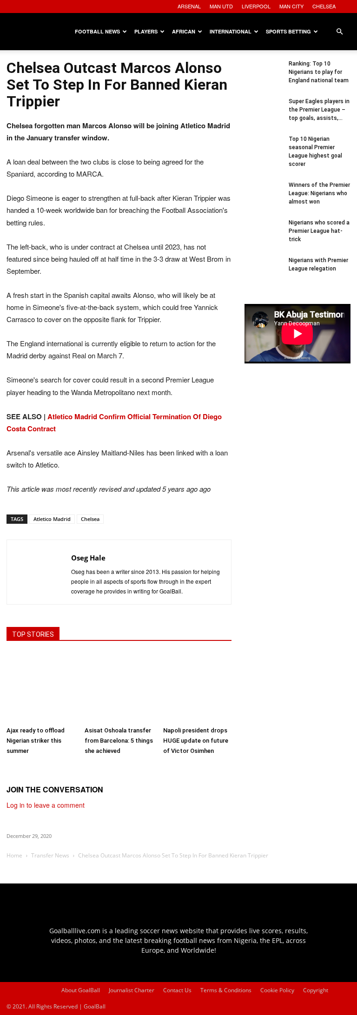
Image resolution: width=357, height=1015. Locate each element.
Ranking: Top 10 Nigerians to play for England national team (319, 72)
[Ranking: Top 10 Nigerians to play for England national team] (263, 78)
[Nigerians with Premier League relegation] (263, 274)
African (183, 31)
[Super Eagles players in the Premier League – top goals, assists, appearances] (263, 115)
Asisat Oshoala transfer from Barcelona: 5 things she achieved (119, 740)
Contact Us (177, 990)
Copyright (315, 990)
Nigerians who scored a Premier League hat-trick (319, 231)
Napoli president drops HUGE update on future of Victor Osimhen (195, 740)
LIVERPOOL (256, 6)
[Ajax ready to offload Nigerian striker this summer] (41, 687)
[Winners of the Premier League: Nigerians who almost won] (263, 199)
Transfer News (50, 855)
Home (14, 855)
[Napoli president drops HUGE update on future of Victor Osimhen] (197, 687)
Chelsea (90, 518)
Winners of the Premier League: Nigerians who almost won (319, 193)
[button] (339, 31)
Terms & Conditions (225, 990)
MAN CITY (291, 6)
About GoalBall (80, 990)
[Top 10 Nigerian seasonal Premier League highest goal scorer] (263, 153)
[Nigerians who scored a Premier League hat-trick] (263, 237)
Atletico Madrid (52, 518)
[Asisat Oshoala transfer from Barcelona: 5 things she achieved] (119, 687)
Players (146, 31)
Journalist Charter (131, 990)
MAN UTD (221, 6)
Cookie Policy (277, 990)
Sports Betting (288, 31)
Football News (97, 31)
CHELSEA (324, 6)
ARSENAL (189, 6)
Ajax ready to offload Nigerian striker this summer (36, 740)
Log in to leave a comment (46, 805)
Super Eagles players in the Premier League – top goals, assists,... (319, 109)
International (230, 31)
